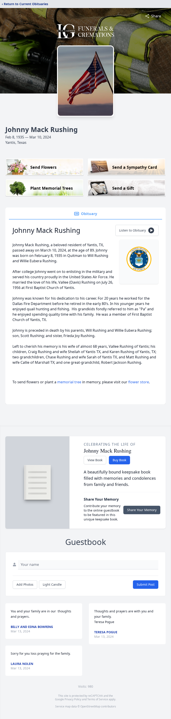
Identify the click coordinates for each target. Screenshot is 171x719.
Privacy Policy (73, 699)
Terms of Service (97, 699)
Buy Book (119, 460)
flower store (138, 382)
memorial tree (69, 382)
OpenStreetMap (90, 706)
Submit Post (146, 584)
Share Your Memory (142, 510)
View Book (95, 460)
